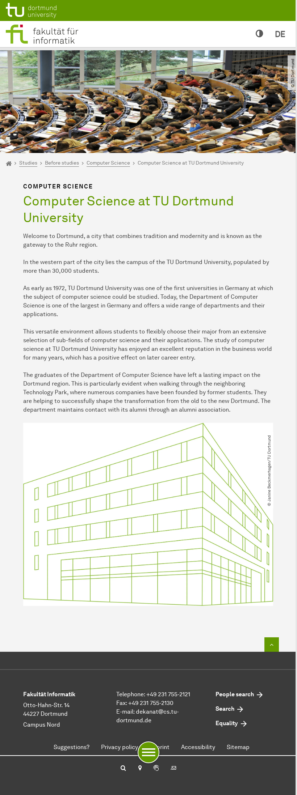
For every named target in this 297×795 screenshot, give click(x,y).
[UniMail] (173, 768)
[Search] (123, 768)
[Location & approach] (139, 768)
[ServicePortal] (156, 768)
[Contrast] (259, 34)
